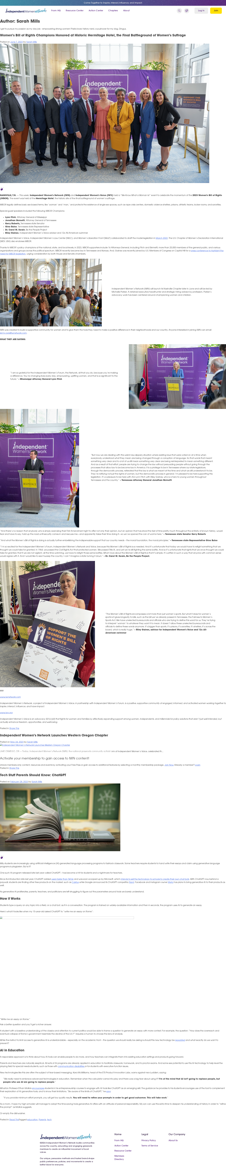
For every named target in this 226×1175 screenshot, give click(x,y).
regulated (180, 1040)
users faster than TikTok (62, 879)
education (32, 1120)
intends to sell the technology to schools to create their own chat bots (155, 879)
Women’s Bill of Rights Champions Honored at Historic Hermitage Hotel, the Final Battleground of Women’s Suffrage (93, 35)
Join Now (169, 765)
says (108, 1092)
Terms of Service (150, 1146)
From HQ (56, 11)
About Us (173, 1141)
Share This (14, 729)
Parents (42, 1120)
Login (197, 765)
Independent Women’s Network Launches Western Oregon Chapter (54, 735)
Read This (14, 1120)
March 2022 (162, 238)
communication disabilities (71, 1066)
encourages (38, 1088)
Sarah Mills (31, 42)
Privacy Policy (149, 1141)
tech (49, 1120)
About (126, 11)
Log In (201, 11)
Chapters (113, 11)
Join (216, 11)
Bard (131, 882)
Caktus (75, 882)
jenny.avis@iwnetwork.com (13, 333)
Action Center (96, 11)
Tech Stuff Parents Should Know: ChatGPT (33, 775)
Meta (170, 882)
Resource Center (74, 11)
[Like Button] (2, 189)
